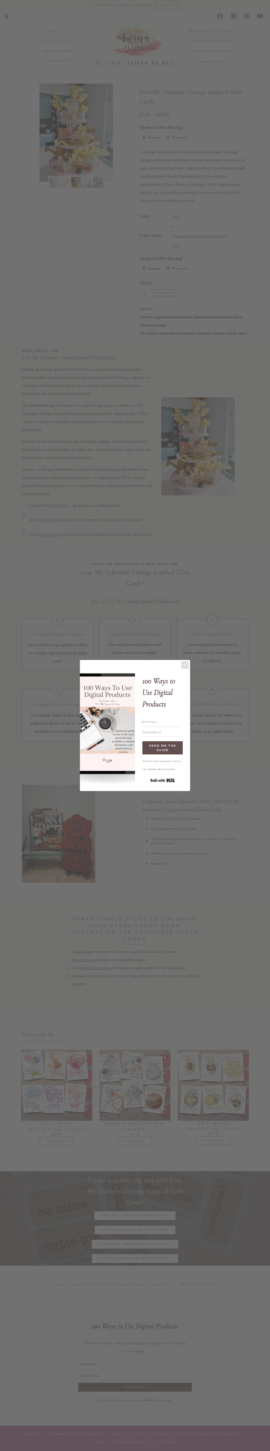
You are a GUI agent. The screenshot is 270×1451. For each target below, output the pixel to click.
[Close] (185, 665)
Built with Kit (162, 780)
